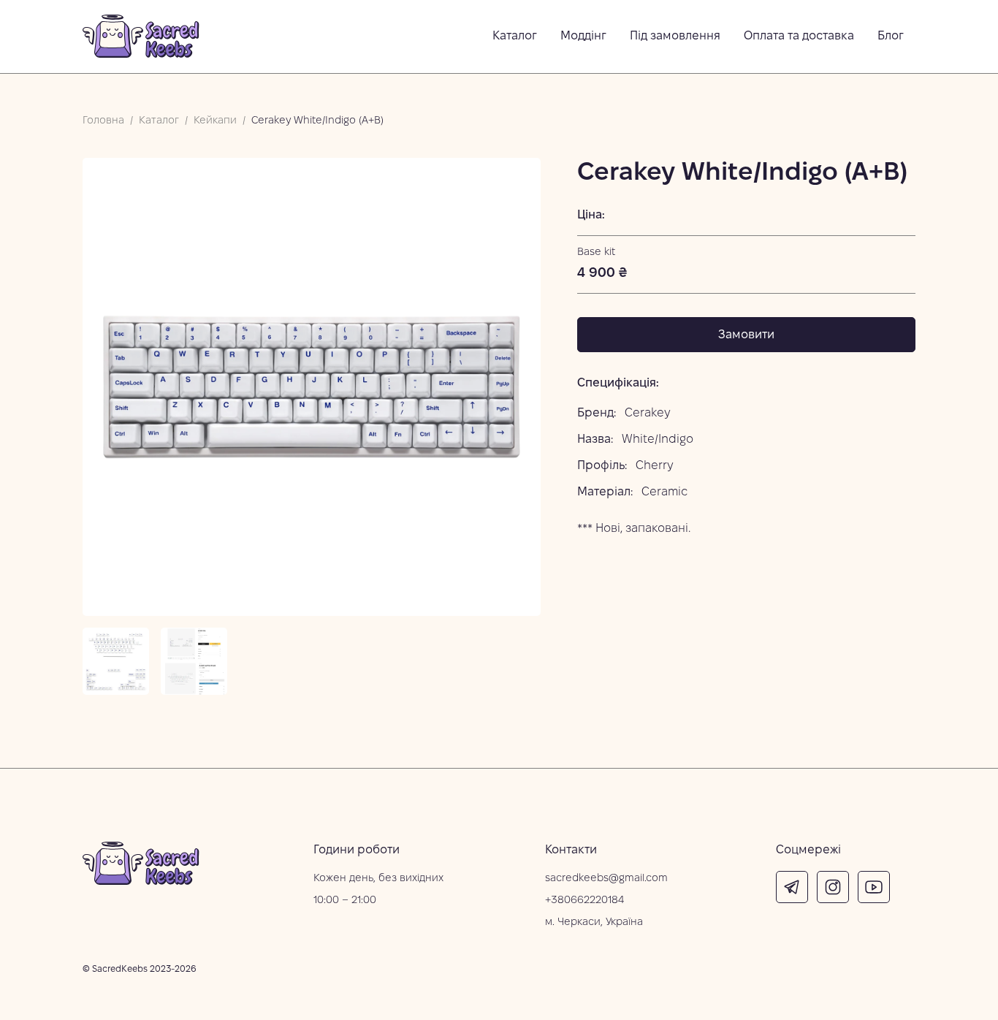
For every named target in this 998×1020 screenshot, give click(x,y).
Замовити (746, 335)
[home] (141, 36)
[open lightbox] (312, 387)
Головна (103, 121)
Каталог (159, 121)
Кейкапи (215, 121)
